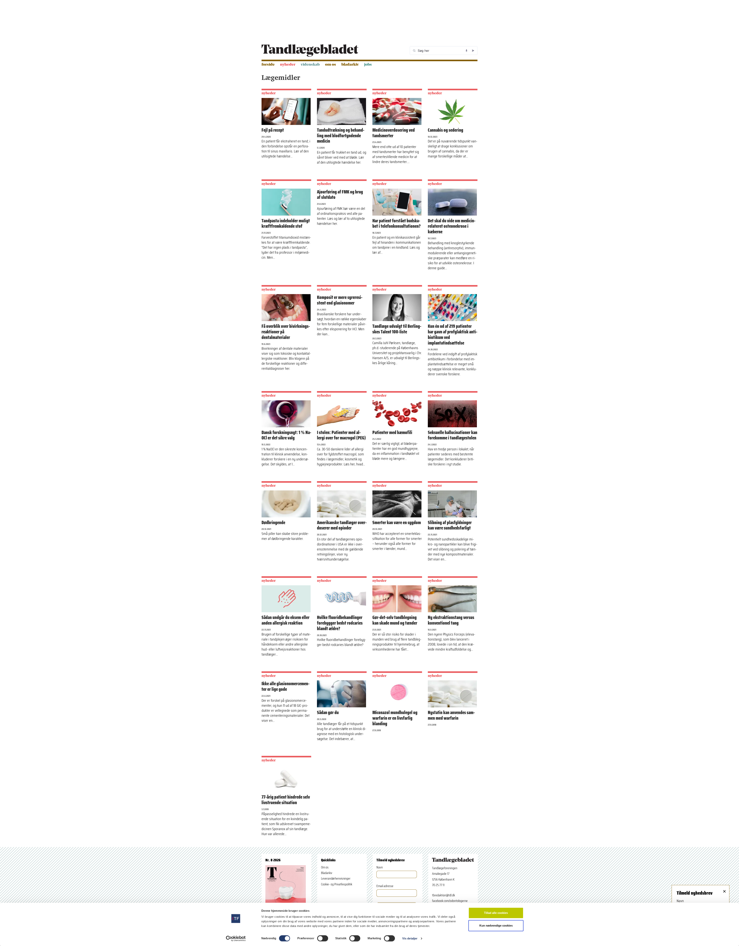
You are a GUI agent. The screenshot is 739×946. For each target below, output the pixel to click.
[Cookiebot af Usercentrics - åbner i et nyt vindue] (236, 938)
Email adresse (384, 886)
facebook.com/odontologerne (450, 900)
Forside (268, 65)
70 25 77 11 (438, 885)
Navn (379, 867)
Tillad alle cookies (496, 912)
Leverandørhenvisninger (335, 878)
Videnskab (310, 65)
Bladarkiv (350, 65)
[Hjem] (310, 50)
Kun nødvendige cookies (496, 925)
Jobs (368, 65)
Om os (330, 65)
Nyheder (287, 65)
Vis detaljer (409, 938)
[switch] (322, 938)
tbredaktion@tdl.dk (443, 895)
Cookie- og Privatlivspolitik (336, 884)
